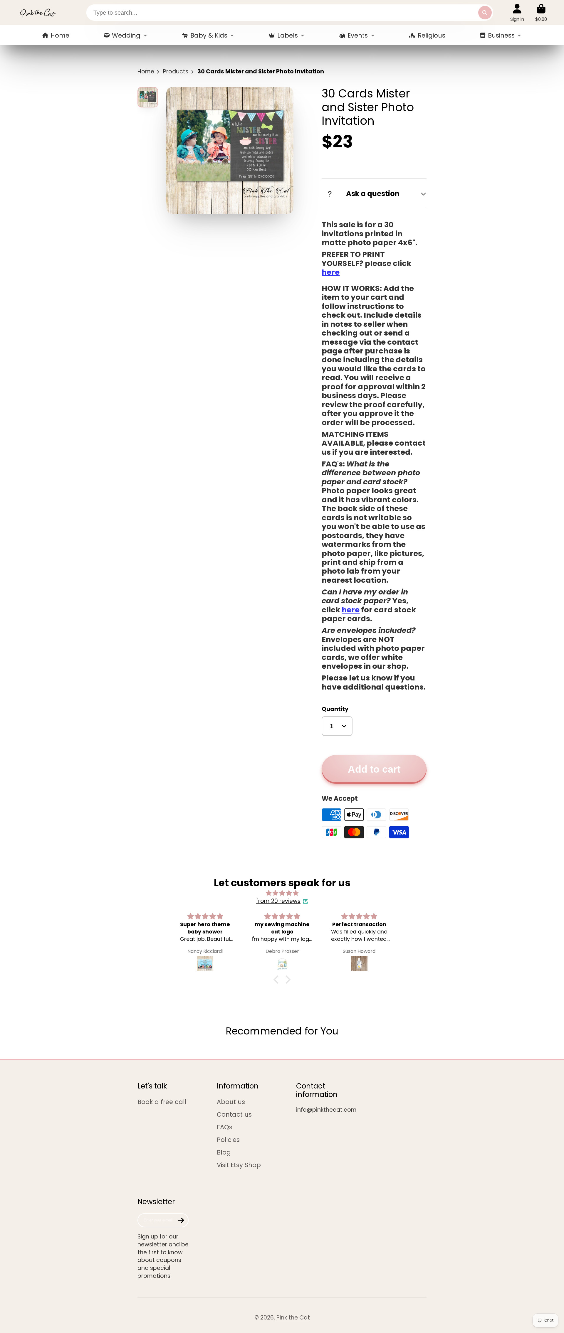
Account (517, 12)
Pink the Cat (293, 1318)
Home (60, 35)
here (331, 272)
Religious (431, 35)
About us (231, 1102)
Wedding (126, 35)
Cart (541, 12)
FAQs (224, 1127)
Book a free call (162, 1102)
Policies (228, 1139)
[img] (282, 893)
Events (358, 35)
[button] (277, 979)
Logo (37, 12)
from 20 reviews (278, 901)
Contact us (234, 1114)
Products (175, 71)
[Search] (485, 12)
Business (501, 35)
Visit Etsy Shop (239, 1165)
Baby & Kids (208, 35)
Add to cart (374, 769)
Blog (224, 1152)
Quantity (335, 709)
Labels (287, 35)
